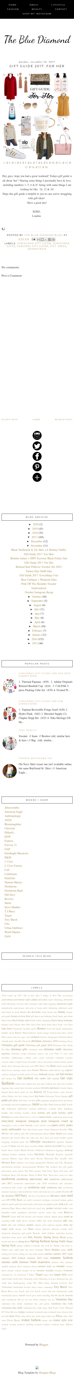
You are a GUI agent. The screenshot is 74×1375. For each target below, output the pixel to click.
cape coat (25, 1036)
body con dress (65, 1024)
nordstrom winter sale (32, 1191)
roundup (5, 1220)
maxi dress (24, 1158)
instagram (21, 1121)
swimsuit (68, 1270)
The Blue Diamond (37, 39)
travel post (31, 1295)
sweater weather (45, 1270)
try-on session (65, 1295)
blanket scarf (8, 1024)
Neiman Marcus (13, 882)
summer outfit (10, 1262)
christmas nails (36, 1049)
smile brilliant (48, 1233)
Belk (28, 1016)
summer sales (57, 1262)
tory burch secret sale (40, 1291)
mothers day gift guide (62, 1166)
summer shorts (30, 1266)
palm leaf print (21, 1204)
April (37, 622)
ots (24, 1199)
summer (48, 1253)
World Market (12, 932)
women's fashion (42, 1324)
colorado (50, 1057)
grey (29, 1104)
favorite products (32, 1087)
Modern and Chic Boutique (60, 1162)
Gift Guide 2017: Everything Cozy (39, 575)
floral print (20, 1092)
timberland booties (22, 1287)
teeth (15, 1278)
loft (18, 1145)
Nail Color (47, 1170)
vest (50, 1307)
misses (32, 1162)
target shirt (48, 1274)
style (70, 1249)
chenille (17, 1041)
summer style (44, 1266)
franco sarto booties (62, 1092)
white (12, 1316)
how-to (35, 1116)
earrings (16, 1070)
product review (54, 1208)
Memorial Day (51, 1158)
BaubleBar (36, 1012)
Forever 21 (11, 845)
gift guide (40, 246)
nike (71, 1174)
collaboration (17, 1057)
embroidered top (56, 1070)
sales (10, 1224)
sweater (60, 1266)
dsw (71, 1066)
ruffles (39, 1220)
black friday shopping (41, 1020)
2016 (34, 639)
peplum (49, 1204)
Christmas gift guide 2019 (39, 1045)
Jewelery (63, 1129)
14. (33, 167)
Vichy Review (11, 1311)
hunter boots (45, 1117)
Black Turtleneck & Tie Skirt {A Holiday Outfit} (39, 550)
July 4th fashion (12, 1133)
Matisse (13, 1158)
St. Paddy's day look (60, 1245)
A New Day (56, 995)
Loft (7, 870)
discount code (27, 1065)
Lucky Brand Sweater (24, 1150)
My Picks (29, 1170)
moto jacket (17, 1170)
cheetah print (8, 1041)
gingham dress (56, 1100)
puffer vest (68, 1208)
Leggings (6, 1141)
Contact (61, 9)
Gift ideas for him (27, 1100)
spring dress (24, 1241)
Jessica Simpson (51, 1129)
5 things (45, 995)
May (37, 618)
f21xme (34, 1074)
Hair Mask (48, 1104)
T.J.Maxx (10, 911)
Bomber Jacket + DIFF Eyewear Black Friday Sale (38, 558)
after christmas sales (33, 1003)
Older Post (10, 419)
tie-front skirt (65, 1282)
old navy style (58, 1195)
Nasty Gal (58, 1170)
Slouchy (36, 1233)
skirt (71, 1228)
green (24, 1104)
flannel (5, 1092)
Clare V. (58, 1053)
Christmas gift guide (34, 243)
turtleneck (11, 1299)
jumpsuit (38, 1133)
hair (41, 1104)
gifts (38, 1100)
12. (66, 163)
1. (4, 163)
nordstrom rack (37, 1187)
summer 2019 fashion (13, 1258)
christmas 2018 (50, 1041)
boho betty (7, 1028)
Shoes (31, 1229)
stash (22, 1249)
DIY (37, 1065)
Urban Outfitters (14, 928)
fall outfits (40, 1078)
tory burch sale (21, 1291)
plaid (24, 1208)
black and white (65, 1016)
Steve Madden (12, 907)
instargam (6, 1125)
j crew (14, 1125)
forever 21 (40, 1092)
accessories (68, 995)
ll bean (12, 1146)
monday (17, 1166)
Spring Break (59, 1237)
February (37, 630)
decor (40, 1061)
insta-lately (8, 1121)
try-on (54, 1295)
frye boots (40, 1096)
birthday (48, 1016)
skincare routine (59, 1228)
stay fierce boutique (34, 1249)
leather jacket (66, 1137)
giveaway (68, 1100)
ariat (32, 1007)
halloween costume (27, 1108)
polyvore (31, 1208)
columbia (59, 1057)
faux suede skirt (17, 1087)
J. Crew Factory (13, 865)
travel (22, 1295)
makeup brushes (9, 1154)
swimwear (21, 1274)
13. (26, 167)
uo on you (27, 1299)
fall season (53, 1078)
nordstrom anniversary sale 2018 (30, 1183)
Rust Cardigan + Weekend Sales (39, 579)
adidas (34, 999)
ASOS (8, 820)
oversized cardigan (41, 1199)
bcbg (44, 1012)
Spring (47, 1237)
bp (53, 1028)
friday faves (28, 1096)
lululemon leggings (55, 1150)
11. (60, 163)
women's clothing (25, 1324)
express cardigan (9, 1074)
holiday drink (29, 1112)
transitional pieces (10, 1295)
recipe (13, 1216)
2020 (35, 524)
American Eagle (13, 812)
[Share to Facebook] (50, 239)
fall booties (66, 1074)
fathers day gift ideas (35, 1083)
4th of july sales (31, 995)
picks (56, 1204)
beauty (61, 1012)
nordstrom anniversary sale (32, 1179)
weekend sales (41, 1311)
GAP (7, 849)
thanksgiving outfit (22, 1282)
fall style (66, 1078)
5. (26, 163)
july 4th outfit (27, 1133)
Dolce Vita (44, 1065)
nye (49, 1191)
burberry (32, 1032)
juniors (46, 1133)
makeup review (25, 1154)
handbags (68, 1108)
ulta (19, 1299)
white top (50, 1316)
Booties (41, 1028)
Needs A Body (36, 1174)
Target (8, 915)
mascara (5, 1158)
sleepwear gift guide (21, 1233)
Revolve (9, 899)
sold (24, 1237)
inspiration (57, 1116)
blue (23, 1024)
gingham (45, 1100)
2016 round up (9, 995)
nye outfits (56, 1191)
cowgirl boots (21, 1061)
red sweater (38, 1216)
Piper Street (15, 1208)
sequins (58, 1224)
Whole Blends (13, 1320)
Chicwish (10, 828)
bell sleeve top (37, 1016)
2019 (35, 528)
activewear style (21, 999)
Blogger (43, 1344)
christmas (36, 1041)
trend (39, 1295)
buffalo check (8, 1032)
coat (65, 1053)
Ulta (7, 924)
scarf (44, 1224)
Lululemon (11, 874)
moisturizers (7, 1166)
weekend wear (54, 1311)
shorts (38, 1228)
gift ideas (58, 246)
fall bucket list (9, 1078)
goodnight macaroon (11, 1104)
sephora (50, 1224)
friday (4, 1096)
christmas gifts (19, 1049)
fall (57, 1074)
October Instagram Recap (39, 592)
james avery (58, 1125)
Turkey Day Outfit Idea (39, 571)
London (34, 1145)
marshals (69, 1154)
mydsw (38, 1170)
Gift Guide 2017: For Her (38, 562)
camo (9, 1036)
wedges (21, 1312)
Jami (24, 1129)
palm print (33, 1204)
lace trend (54, 1137)
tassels (9, 1278)
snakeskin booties (64, 1233)
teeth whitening (25, 1278)
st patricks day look (40, 1245)
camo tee (16, 1036)
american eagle (65, 1003)
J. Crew (9, 861)
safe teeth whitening (52, 1220)
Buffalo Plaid (21, 1032)
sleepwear (6, 1233)
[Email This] (38, 239)
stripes (63, 1249)
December (36, 541)
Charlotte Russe (65, 1036)
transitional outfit (65, 1291)
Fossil (49, 1092)
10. (54, 163)
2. (9, 163)
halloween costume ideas (50, 1108)
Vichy (55, 1307)
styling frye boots (10, 1253)
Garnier (64, 1096)
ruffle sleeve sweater (25, 1220)
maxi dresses (37, 1158)
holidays (6, 1117)
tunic (4, 1299)
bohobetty (17, 1028)
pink (61, 1204)
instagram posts (37, 1121)
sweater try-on (29, 1270)
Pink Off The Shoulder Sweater (38, 584)
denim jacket (66, 1061)
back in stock (13, 1012)
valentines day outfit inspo (35, 1307)
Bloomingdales (13, 824)
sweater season (14, 1270)
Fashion (13, 9)
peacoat (42, 1204)
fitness (70, 1087)
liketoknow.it (48, 1141)
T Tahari (31, 1274)
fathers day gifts (53, 1083)
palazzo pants (8, 1204)
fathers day (20, 1083)
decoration (48, 1061)
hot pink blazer (18, 1116)
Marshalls (39, 1154)
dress (53, 1066)
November (36, 545)
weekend (30, 1311)
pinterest (5, 1208)
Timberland (7, 1287)
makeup (69, 1150)
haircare (57, 1104)
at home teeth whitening (46, 1007)
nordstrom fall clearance (60, 1183)
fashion (23, 246)
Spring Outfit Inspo (61, 1241)
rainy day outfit (54, 1212)
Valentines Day (64, 1299)
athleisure (62, 1007)
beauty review (18, 1016)
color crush (38, 1057)
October (36, 596)
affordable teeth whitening (50, 999)
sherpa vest (20, 1228)
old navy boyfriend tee (38, 1195)
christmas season (35, 1053)
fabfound (43, 1074)
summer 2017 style (63, 1253)
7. (36, 163)
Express (9, 841)
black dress (7, 1020)
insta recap (67, 1116)
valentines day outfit (12, 1307)
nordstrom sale (54, 1187)
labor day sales (28, 1137)
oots (3, 1199)
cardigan (34, 1037)
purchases (32, 1212)
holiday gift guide (47, 1112)
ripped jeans (57, 1216)
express (69, 1070)
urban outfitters (40, 1299)
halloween (11, 1108)
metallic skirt (66, 1158)
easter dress (26, 1070)
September (37, 601)
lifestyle (35, 1141)
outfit (29, 1199)
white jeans (41, 1316)
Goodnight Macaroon (16, 853)
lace (37, 1137)
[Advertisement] (31, 390)
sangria (38, 1224)
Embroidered (39, 588)
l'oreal (17, 1137)
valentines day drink (12, 1303)
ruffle (12, 1220)
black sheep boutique (61, 1020)
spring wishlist (23, 1245)
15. (40, 167)
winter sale (47, 1320)
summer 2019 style (37, 1258)
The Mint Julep (41, 1282)
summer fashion (61, 1257)
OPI (8, 1199)
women (12, 1324)
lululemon (40, 1150)
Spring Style (9, 1245)
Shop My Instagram (37, 13)
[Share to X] (46, 239)
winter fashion (31, 1320)
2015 (35, 643)
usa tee (51, 1299)
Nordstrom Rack (14, 890)
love (65, 1145)
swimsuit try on (9, 1274)
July (36, 609)
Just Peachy (28, 730)
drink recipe (62, 1065)
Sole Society (35, 1237)
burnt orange (43, 1032)
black (54, 1016)
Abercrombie (12, 807)
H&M (8, 857)
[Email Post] (33, 239)
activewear (7, 999)
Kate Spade (56, 1133)
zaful (4, 1328)
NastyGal (10, 878)
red (18, 1216)
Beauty (37, 9)
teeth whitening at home (44, 1278)
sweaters (58, 1270)
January (36, 635)
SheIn (8, 903)
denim (57, 1061)
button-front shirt (58, 1032)
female (63, 1087)
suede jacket (38, 1253)
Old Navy (10, 895)
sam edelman (19, 1224)
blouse (17, 1024)
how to (28, 1116)
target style (60, 1274)
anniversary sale (21, 1007)
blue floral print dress (47, 1024)
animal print (7, 1007)
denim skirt (7, 1065)
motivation (6, 1170)
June (37, 613)
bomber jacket (30, 1028)
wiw (70, 1320)
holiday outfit (65, 1112)
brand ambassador (64, 1028)
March (36, 626)
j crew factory (25, 1125)
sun (53, 1266)
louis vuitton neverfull (50, 1146)
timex (34, 1287)
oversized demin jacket (61, 1199)
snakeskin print (9, 1237)
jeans (41, 1129)
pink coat (68, 1204)
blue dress (31, 1024)
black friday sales (21, 1020)
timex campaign (45, 1287)
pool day (41, 1208)
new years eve (61, 1174)
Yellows (69, 1324)
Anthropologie (13, 816)
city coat (49, 1053)
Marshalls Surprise (54, 1154)
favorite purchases (50, 1088)
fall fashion (25, 1078)
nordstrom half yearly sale (14, 1187)
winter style (60, 1320)
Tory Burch (11, 919)
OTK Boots (16, 1200)
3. (15, 163)
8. (42, 163)
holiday (18, 1112)
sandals (30, 1224)
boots (49, 1028)
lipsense (60, 1141)
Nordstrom (11, 886)
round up (68, 1216)
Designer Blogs (47, 1372)
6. (31, 163)
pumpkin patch (9, 1212)
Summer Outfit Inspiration (34, 1262)
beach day (52, 1012)
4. (21, 163)
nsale (45, 1191)
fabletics (51, 1074)
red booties (26, 1216)
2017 (34, 537)
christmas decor (65, 1041)
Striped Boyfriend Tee (35, 758)
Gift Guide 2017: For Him (39, 554)
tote (53, 1291)
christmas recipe (18, 1053)
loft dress (25, 1145)
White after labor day (25, 1316)
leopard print (17, 1141)
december (32, 1061)
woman (5, 1324)
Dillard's (9, 832)
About (34, 5)
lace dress (44, 1137)
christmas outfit (52, 1049)
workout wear (57, 1324)
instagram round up (60, 1121)
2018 (35, 533)
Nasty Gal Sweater (19, 1174)
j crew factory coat (42, 1125)
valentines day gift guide (36, 1303)
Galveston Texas (52, 1096)
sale (65, 1220)
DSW (8, 836)
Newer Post (64, 419)
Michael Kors (9, 1162)
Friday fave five (15, 1096)
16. (46, 167)
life (27, 1141)
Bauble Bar (25, 1012)
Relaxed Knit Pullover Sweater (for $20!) (39, 567)
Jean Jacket (33, 1129)
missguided (41, 1162)
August (37, 605)
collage (28, 1057)
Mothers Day (43, 1166)
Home (13, 5)
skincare (46, 1228)
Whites (59, 1316)
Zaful (8, 936)
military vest (22, 1162)
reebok (47, 1216)
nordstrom (37, 249)
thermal (54, 1282)
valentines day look (61, 1303)
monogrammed (29, 1166)
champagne (52, 1036)
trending (46, 1295)
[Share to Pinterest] (53, 239)
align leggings (49, 1003)
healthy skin (7, 1112)
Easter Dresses (40, 1070)
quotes (42, 1212)
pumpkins (22, 1212)
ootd (70, 1195)
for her (29, 1092)
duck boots (7, 1070)
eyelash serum (23, 1074)
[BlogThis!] (42, 239)
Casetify (43, 1036)
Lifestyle (58, 5)
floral (11, 1092)
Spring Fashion (40, 1241)
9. (46, 163)
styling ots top (25, 1253)
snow (19, 1237)
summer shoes (15, 1266)
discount (16, 1065)
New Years (48, 1174)
